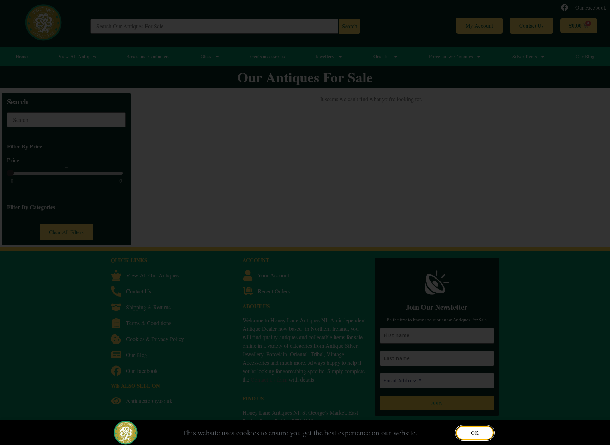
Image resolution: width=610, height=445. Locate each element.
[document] (305, 222)
